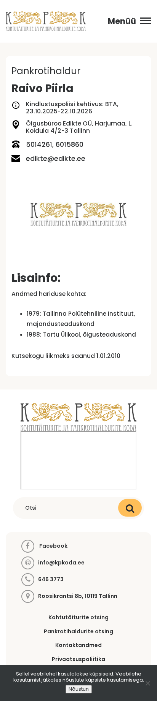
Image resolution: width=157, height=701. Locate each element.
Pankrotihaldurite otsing (78, 631)
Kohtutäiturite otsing (78, 617)
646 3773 (51, 579)
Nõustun (79, 689)
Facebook (52, 546)
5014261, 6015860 (54, 144)
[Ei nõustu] (147, 683)
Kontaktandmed (78, 645)
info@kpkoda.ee (61, 563)
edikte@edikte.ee (55, 158)
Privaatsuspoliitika (78, 659)
